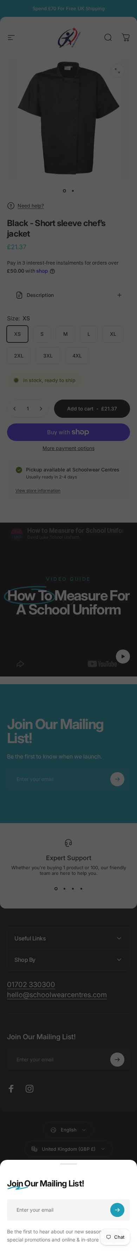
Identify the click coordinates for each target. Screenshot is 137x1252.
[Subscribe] (117, 1210)
